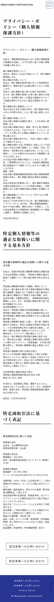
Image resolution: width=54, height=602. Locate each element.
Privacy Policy (27, 590)
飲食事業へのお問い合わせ (27, 561)
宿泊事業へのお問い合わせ (27, 546)
